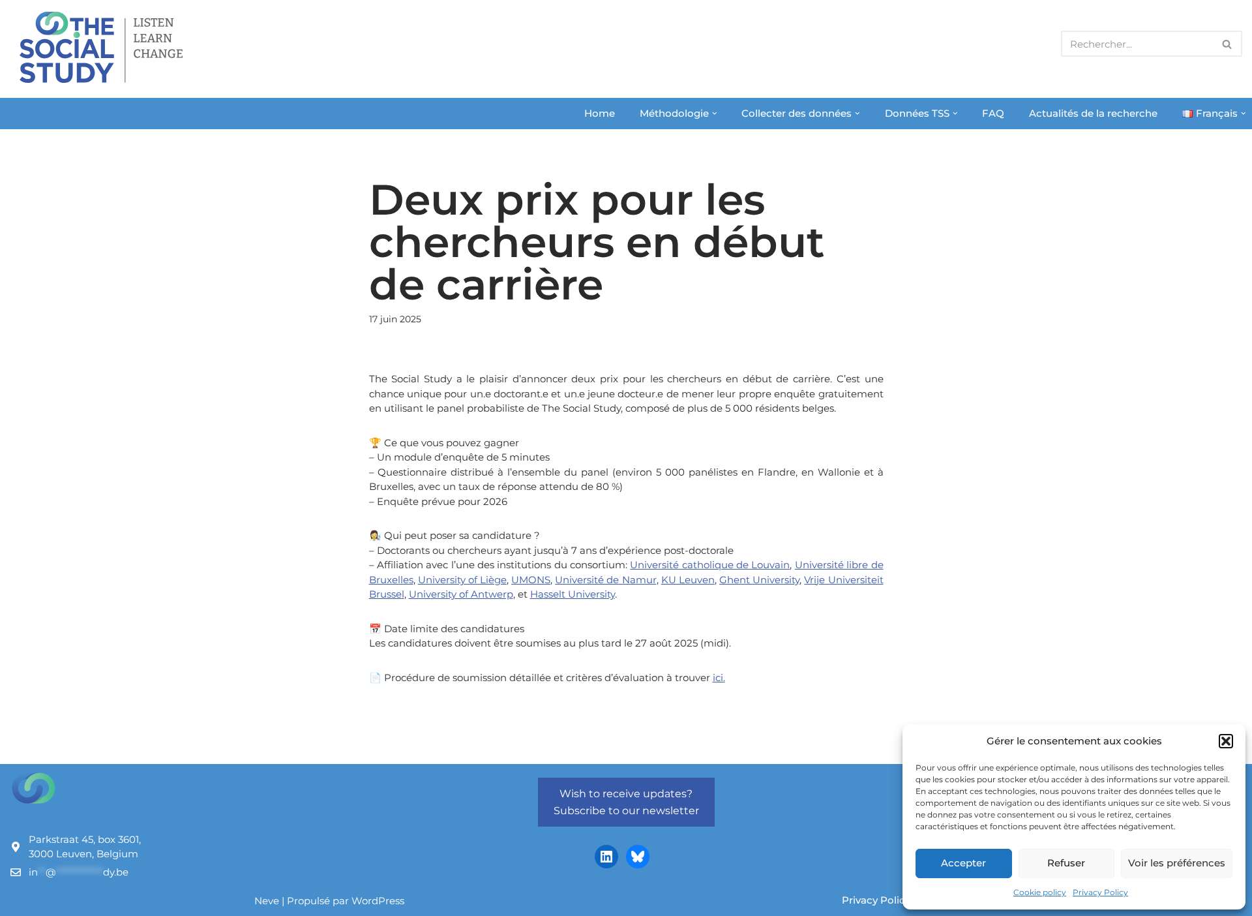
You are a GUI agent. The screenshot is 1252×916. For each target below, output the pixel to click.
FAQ (993, 113)
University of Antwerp (461, 594)
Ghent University (759, 579)
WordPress (377, 900)
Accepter (963, 863)
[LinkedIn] (606, 856)
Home (599, 113)
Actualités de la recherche (1093, 113)
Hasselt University (572, 594)
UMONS (530, 579)
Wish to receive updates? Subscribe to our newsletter (626, 802)
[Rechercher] (1227, 44)
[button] (1225, 741)
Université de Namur (605, 579)
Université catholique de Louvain (710, 564)
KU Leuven (688, 579)
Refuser (1066, 863)
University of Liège (462, 579)
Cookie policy (1039, 892)
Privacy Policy (1100, 892)
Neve (266, 900)
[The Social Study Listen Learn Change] (104, 47)
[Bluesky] (637, 856)
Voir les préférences (1176, 863)
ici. (719, 677)
